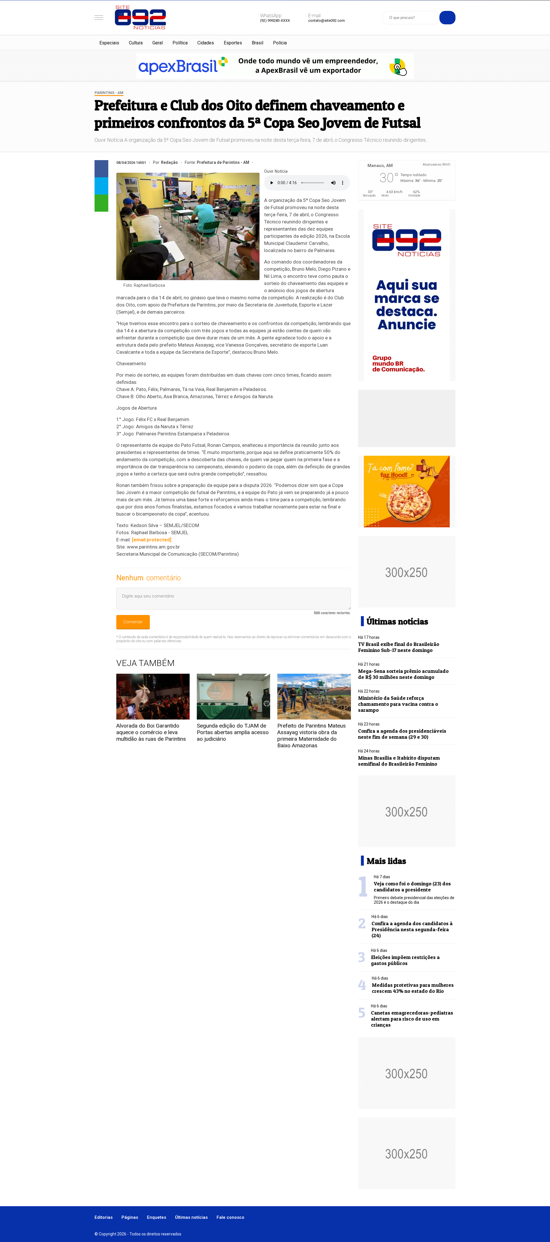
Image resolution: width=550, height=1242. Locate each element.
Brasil (257, 43)
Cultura (136, 43)
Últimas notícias (191, 1217)
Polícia (280, 43)
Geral (157, 43)
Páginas (129, 1217)
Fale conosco (230, 1217)
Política (180, 43)
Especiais (109, 43)
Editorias (104, 1217)
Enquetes (156, 1217)
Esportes (233, 43)
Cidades (205, 43)
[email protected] (151, 540)
